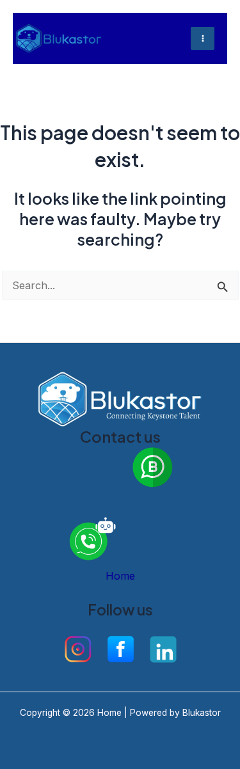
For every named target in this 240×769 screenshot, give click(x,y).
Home (120, 575)
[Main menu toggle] (202, 39)
